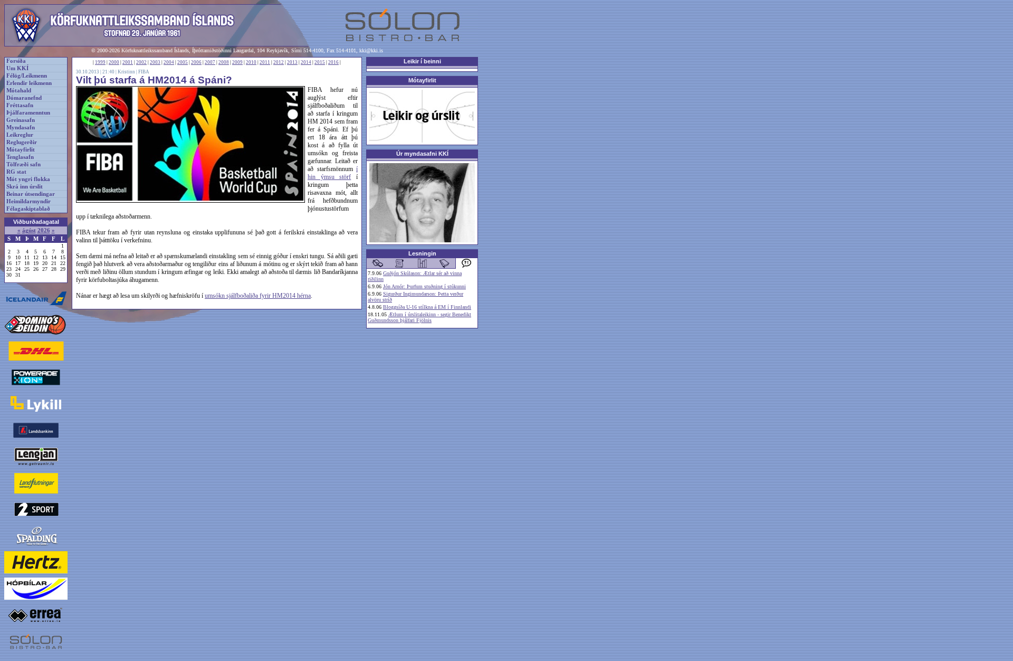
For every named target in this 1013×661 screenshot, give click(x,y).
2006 (196, 62)
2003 (155, 62)
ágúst (29, 230)
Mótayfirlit (20, 150)
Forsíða (16, 61)
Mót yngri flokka (28, 179)
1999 (100, 62)
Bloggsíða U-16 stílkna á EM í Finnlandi (427, 307)
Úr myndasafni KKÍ (422, 153)
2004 (169, 62)
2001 (127, 62)
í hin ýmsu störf (333, 173)
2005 (182, 62)
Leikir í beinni (422, 61)
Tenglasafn (20, 157)
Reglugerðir (21, 142)
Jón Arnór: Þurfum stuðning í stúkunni (424, 286)
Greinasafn (20, 120)
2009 (237, 62)
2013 (292, 62)
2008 (223, 62)
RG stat (16, 172)
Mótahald (18, 90)
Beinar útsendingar (30, 194)
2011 (265, 62)
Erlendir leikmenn (29, 83)
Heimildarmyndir (28, 201)
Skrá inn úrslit (24, 187)
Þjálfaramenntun (28, 113)
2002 (141, 62)
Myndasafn (20, 127)
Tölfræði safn (23, 164)
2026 (43, 230)
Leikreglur (19, 135)
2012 (278, 62)
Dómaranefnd (24, 98)
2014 (306, 62)
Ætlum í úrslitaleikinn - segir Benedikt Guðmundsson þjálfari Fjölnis (419, 317)
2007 (210, 62)
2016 (333, 62)
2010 (251, 62)
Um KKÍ (17, 68)
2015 (319, 62)
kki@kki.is (371, 50)
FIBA (143, 71)
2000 (114, 62)
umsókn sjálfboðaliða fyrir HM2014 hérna (258, 295)
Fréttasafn (19, 105)
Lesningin (422, 253)
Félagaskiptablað (28, 209)
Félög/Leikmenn (26, 76)
